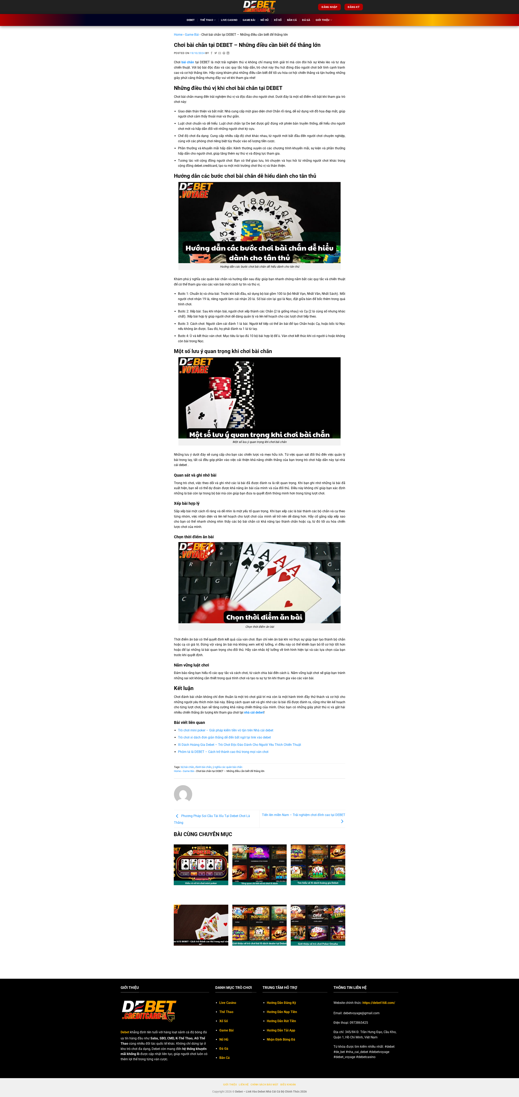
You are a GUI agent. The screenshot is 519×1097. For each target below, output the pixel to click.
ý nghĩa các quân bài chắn (227, 767)
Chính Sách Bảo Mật (264, 1084)
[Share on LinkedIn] (228, 53)
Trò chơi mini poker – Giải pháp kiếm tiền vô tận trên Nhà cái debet (225, 730)
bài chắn (187, 62)
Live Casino (229, 20)
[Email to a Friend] (219, 53)
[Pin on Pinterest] (224, 53)
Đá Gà (306, 20)
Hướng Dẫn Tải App (281, 1030)
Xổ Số (278, 20)
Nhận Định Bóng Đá (281, 1039)
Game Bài (249, 20)
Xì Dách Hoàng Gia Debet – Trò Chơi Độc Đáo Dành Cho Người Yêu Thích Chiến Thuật (239, 745)
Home (178, 35)
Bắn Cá (292, 20)
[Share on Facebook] (211, 53)
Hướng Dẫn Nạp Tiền (282, 1012)
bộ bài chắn (187, 767)
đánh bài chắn (203, 767)
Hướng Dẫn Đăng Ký (281, 1003)
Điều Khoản (288, 1084)
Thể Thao (206, 20)
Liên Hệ (244, 1084)
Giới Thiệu (323, 20)
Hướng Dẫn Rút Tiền (281, 1021)
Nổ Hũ (265, 20)
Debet (191, 20)
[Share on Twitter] (215, 53)
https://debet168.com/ (378, 1003)
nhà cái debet (254, 712)
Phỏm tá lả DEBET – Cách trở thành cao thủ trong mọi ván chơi (223, 752)
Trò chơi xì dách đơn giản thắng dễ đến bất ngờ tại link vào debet (224, 737)
